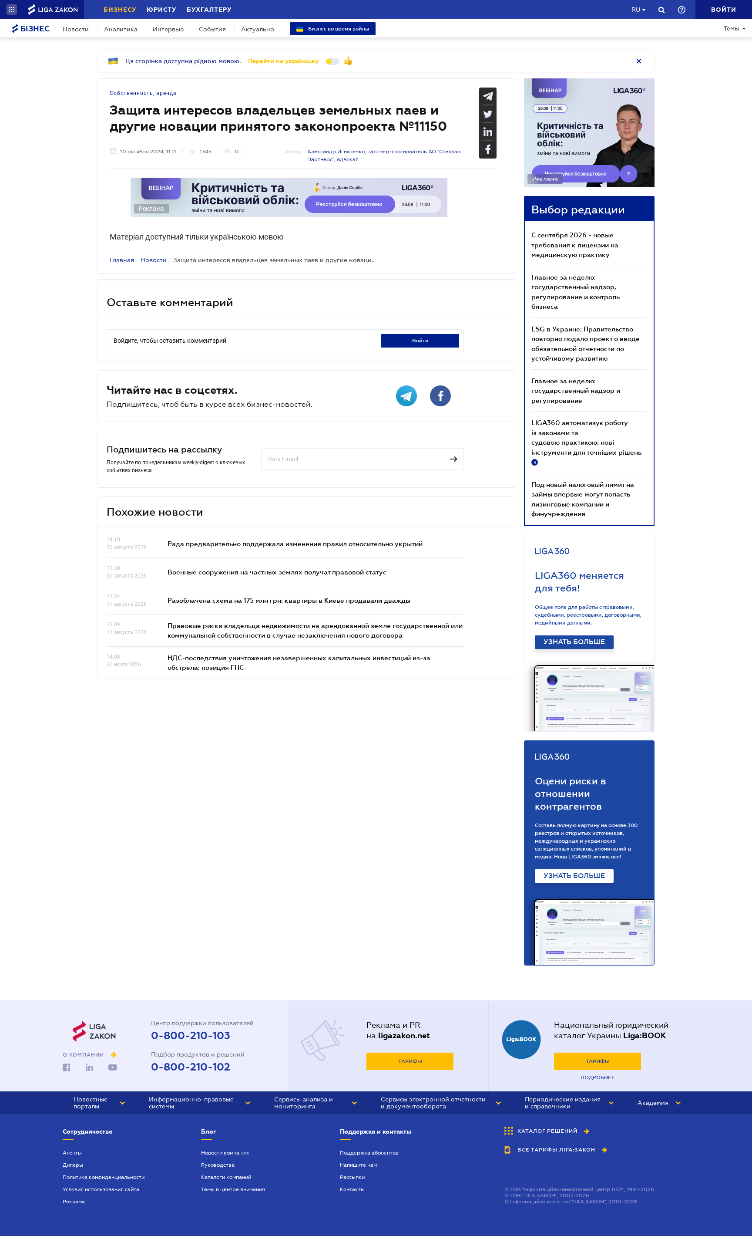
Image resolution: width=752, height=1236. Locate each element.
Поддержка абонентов (369, 1153)
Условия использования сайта (101, 1189)
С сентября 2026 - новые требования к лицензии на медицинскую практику (574, 244)
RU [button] (635, 9)
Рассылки (352, 1177)
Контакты (352, 1189)
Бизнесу (120, 9)
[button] (12, 9)
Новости (76, 29)
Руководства (218, 1165)
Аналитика (121, 29)
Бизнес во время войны (338, 29)
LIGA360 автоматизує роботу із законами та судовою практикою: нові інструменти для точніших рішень (586, 442)
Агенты (72, 1153)
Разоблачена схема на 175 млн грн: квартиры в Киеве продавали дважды (289, 600)
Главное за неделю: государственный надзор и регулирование (575, 390)
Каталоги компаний (226, 1177)
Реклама (74, 1202)
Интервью (168, 29)
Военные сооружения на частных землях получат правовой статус (277, 572)
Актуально (257, 29)
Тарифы (410, 1061)
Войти (420, 341)
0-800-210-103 (190, 1035)
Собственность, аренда (143, 93)
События (212, 29)
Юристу (161, 9)
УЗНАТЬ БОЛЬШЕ (574, 642)
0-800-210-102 (190, 1067)
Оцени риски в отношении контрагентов (570, 794)
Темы (731, 28)
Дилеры (73, 1165)
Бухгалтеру (209, 9)
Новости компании (224, 1153)
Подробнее (598, 1077)
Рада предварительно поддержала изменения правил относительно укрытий (295, 543)
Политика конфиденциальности (103, 1177)
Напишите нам (358, 1165)
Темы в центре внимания (233, 1189)
